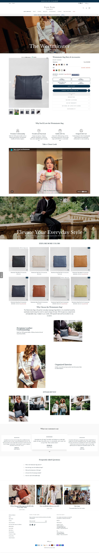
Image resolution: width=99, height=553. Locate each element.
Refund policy (11, 526)
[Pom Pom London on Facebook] (32, 524)
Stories (59, 11)
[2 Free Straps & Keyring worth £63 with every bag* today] (22, 494)
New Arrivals (27, 11)
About (10, 3)
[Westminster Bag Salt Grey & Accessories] (62, 70)
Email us (58, 520)
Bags (34, 11)
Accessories (52, 11)
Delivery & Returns (71, 100)
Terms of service (12, 522)
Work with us (11, 530)
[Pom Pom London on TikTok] (34, 524)
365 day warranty (71, 103)
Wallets (45, 11)
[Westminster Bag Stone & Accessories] (64, 65)
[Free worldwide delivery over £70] (49, 494)
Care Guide (11, 528)
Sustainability (71, 108)
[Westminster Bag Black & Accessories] (54, 65)
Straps (39, 11)
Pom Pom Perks (67, 11)
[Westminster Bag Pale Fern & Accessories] (59, 70)
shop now (49, 508)
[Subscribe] (46, 521)
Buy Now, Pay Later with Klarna (71, 105)
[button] (47, 58)
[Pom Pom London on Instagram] (30, 524)
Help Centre (11, 518)
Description (71, 97)
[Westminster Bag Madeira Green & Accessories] (56, 70)
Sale (74, 11)
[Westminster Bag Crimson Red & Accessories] (54, 70)
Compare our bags (12, 534)
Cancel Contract (12, 537)
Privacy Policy (11, 535)
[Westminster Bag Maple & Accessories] (59, 65)
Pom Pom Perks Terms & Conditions (15, 524)
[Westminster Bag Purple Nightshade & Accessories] (64, 70)
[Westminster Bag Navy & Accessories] (62, 65)
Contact (13, 3)
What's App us (59, 522)
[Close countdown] (97, 14)
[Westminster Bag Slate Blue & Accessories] (67, 65)
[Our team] (77, 494)
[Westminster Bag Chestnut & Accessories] (56, 65)
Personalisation (11, 532)
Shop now (22, 509)
